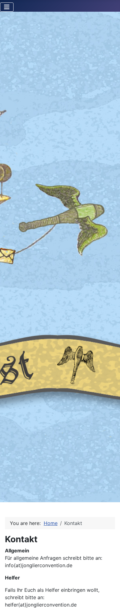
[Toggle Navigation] (7, 7)
